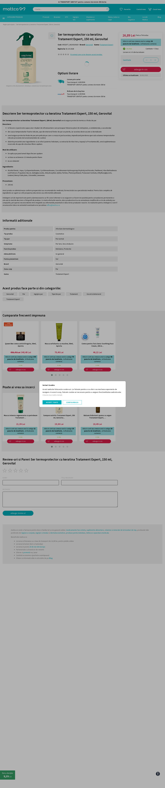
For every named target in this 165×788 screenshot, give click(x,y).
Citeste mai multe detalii (52, 395)
